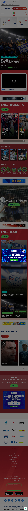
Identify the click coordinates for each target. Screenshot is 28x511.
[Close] (23, 251)
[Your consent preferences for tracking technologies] (25, 508)
